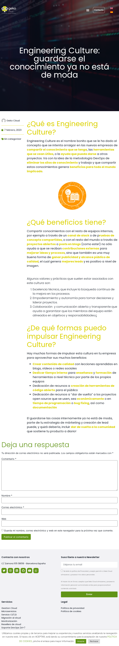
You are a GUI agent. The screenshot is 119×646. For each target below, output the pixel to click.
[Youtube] (29, 570)
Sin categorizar (12, 139)
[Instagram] (10, 570)
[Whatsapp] (36, 570)
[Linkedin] (16, 570)
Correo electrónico (12, 507)
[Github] (23, 570)
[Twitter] (4, 570)
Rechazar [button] (94, 641)
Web (3, 519)
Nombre (6, 495)
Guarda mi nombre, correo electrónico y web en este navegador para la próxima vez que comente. (58, 530)
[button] (87, 10)
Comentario (8, 459)
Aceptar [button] (80, 641)
